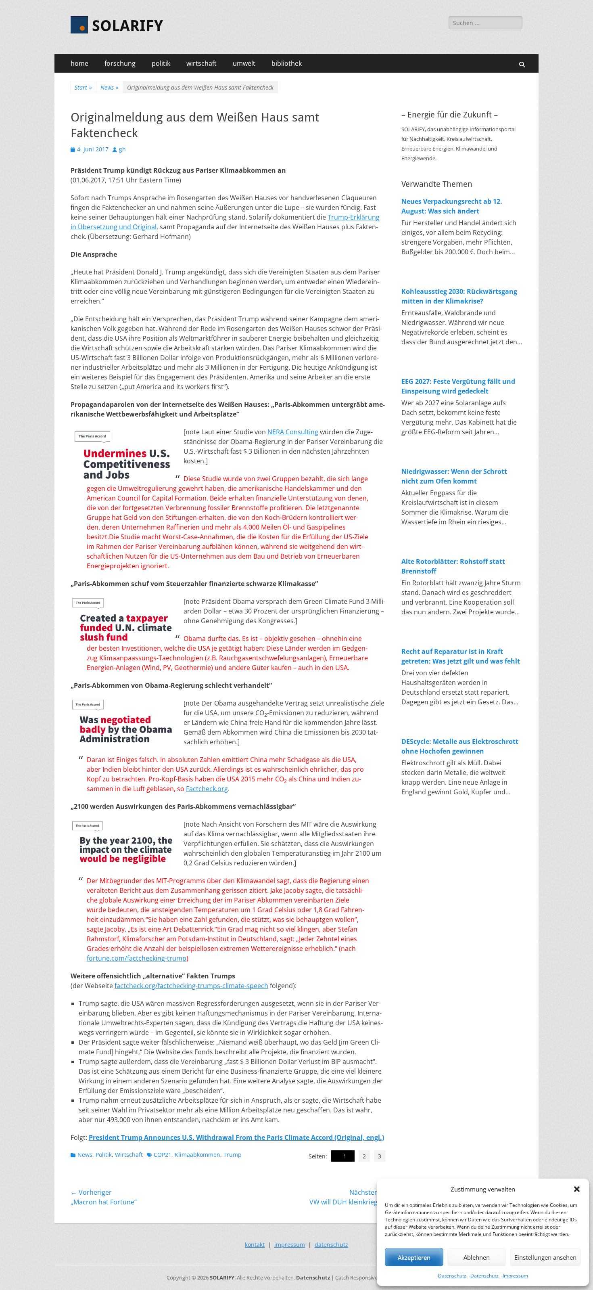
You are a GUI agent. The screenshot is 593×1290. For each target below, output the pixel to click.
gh (122, 149)
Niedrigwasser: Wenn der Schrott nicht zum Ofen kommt (454, 476)
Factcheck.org (207, 788)
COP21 (162, 1154)
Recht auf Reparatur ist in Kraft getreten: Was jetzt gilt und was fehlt (460, 656)
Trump (232, 1154)
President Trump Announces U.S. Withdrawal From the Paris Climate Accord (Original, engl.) (236, 1137)
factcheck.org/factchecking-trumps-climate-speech (191, 985)
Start (83, 87)
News (109, 87)
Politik (104, 1154)
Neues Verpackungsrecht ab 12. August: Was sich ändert (451, 206)
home (79, 63)
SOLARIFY (127, 26)
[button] (577, 1189)
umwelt (244, 63)
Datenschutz (452, 1275)
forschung (120, 63)
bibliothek (286, 63)
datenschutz (331, 1244)
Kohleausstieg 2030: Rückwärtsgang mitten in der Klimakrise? (459, 296)
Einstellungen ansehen (545, 1257)
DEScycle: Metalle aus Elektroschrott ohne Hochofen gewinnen (459, 746)
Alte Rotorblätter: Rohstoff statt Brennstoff (453, 566)
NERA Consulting (292, 431)
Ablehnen (477, 1257)
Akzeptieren (414, 1257)
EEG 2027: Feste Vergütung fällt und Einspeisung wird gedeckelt (458, 386)
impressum (289, 1244)
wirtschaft (201, 63)
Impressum (515, 1275)
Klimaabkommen (197, 1154)
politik (161, 63)
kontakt (255, 1244)
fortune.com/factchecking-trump (136, 958)
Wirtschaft (129, 1154)
